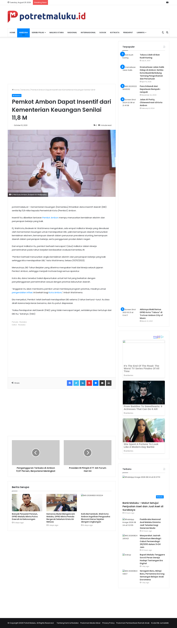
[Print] (108, 383)
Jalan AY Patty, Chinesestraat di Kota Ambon (151, 102)
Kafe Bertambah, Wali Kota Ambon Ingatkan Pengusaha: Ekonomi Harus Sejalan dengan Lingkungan (95, 518)
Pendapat (128, 32)
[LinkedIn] (82, 383)
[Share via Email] (102, 383)
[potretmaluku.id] (46, 17)
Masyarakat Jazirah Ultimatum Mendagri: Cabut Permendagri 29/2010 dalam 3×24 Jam (151, 541)
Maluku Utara (57, 32)
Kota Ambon (55, 292)
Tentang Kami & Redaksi (68, 623)
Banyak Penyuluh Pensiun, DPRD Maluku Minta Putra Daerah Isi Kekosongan (25, 517)
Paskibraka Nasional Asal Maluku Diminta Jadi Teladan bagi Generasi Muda (150, 523)
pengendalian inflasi (22, 292)
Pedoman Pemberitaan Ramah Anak (132, 623)
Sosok (102, 32)
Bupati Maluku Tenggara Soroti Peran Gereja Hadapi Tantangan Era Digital (152, 559)
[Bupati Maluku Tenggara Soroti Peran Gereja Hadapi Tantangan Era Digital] (130, 558)
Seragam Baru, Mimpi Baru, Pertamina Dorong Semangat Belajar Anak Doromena (152, 575)
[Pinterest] (89, 383)
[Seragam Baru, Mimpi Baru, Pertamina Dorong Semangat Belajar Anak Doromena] (130, 574)
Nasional (72, 32)
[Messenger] (95, 383)
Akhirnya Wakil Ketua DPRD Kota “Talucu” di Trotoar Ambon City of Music (151, 314)
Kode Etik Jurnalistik (160, 623)
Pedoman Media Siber (90, 623)
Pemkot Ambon (50, 217)
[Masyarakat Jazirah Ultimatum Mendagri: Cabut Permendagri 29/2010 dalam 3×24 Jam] (130, 539)
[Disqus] (62, 572)
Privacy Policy (108, 623)
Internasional (88, 32)
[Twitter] (76, 383)
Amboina (23, 32)
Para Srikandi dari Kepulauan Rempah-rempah (150, 89)
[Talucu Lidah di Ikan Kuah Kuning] (130, 58)
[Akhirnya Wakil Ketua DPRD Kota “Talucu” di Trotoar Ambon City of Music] (130, 313)
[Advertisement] (62, 60)
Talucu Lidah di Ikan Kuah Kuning (150, 56)
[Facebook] (69, 383)
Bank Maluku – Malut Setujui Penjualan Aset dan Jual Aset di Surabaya (143, 506)
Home (12, 32)
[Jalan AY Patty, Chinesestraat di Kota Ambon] (130, 202)
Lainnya (141, 32)
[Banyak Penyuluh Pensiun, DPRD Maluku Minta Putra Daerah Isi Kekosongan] (27, 502)
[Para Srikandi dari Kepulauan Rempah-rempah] (130, 90)
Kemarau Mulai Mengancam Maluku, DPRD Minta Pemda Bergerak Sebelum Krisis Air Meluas (60, 518)
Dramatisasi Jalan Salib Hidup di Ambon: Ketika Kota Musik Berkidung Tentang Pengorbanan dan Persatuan (152, 73)
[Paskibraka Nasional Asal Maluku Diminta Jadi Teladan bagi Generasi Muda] (130, 523)
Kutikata (114, 32)
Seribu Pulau (38, 32)
